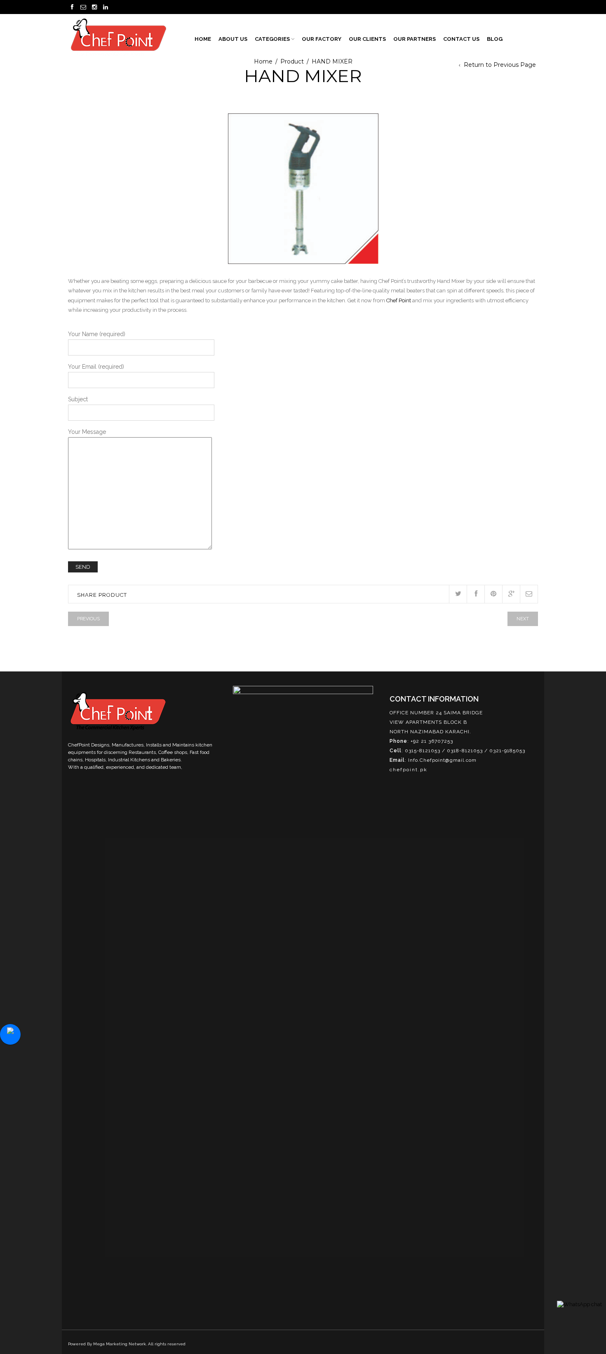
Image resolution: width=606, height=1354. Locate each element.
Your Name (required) (96, 334)
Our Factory (321, 39)
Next (523, 619)
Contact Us (461, 39)
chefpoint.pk (408, 769)
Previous (88, 619)
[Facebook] (475, 594)
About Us (232, 39)
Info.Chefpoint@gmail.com (442, 760)
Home (203, 39)
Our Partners (414, 39)
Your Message (87, 432)
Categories (272, 39)
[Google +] (511, 594)
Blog (495, 39)
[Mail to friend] (529, 594)
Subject (78, 399)
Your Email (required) (96, 366)
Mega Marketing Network (119, 1344)
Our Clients (367, 39)
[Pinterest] (493, 594)
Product (292, 61)
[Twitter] (458, 594)
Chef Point (398, 300)
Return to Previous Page (500, 64)
